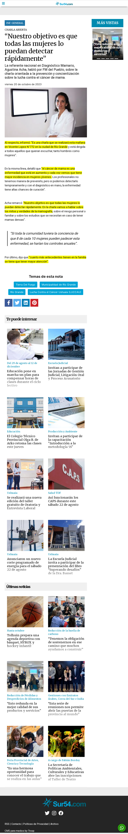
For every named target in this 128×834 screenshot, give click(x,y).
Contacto (16, 823)
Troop (31, 830)
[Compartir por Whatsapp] (122, 828)
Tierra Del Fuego (25, 284)
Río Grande (16, 292)
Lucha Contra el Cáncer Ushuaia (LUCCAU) (55, 292)
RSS (7, 823)
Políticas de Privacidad (35, 823)
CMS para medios (14, 830)
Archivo (54, 823)
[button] (94, 44)
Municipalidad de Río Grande (59, 284)
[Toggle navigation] (3, 3)
